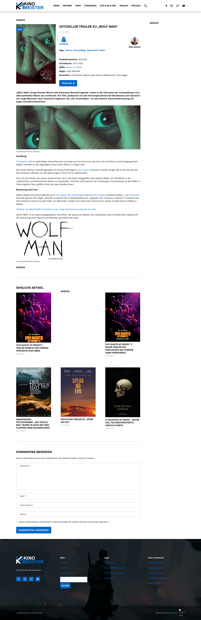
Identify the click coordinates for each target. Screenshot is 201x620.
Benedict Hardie (97, 195)
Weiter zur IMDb (74, 67)
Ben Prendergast (76, 195)
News (56, 5)
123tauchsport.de (156, 573)
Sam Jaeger (61, 195)
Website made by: (166, 613)
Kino (78, 5)
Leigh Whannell (131, 195)
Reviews (67, 5)
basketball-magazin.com (158, 578)
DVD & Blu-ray (108, 5)
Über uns (64, 568)
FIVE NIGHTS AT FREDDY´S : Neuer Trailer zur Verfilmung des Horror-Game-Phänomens (119, 348)
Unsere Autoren (67, 573)
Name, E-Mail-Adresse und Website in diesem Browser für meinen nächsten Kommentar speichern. (64, 522)
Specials (136, 5)
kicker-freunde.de (155, 583)
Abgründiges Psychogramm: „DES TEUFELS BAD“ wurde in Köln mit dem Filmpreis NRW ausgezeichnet (33, 423)
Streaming (90, 5)
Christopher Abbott (25, 161)
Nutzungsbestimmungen (115, 568)
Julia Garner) (83, 169)
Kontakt (63, 562)
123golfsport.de (155, 562)
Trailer (123, 5)
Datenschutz (109, 562)
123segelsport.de (155, 568)
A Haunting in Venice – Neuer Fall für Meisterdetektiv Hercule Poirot (122, 422)
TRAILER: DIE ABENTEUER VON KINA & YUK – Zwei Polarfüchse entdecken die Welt (56, 209)
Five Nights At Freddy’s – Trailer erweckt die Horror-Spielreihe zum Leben (32, 348)
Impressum (109, 578)
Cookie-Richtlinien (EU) (114, 573)
